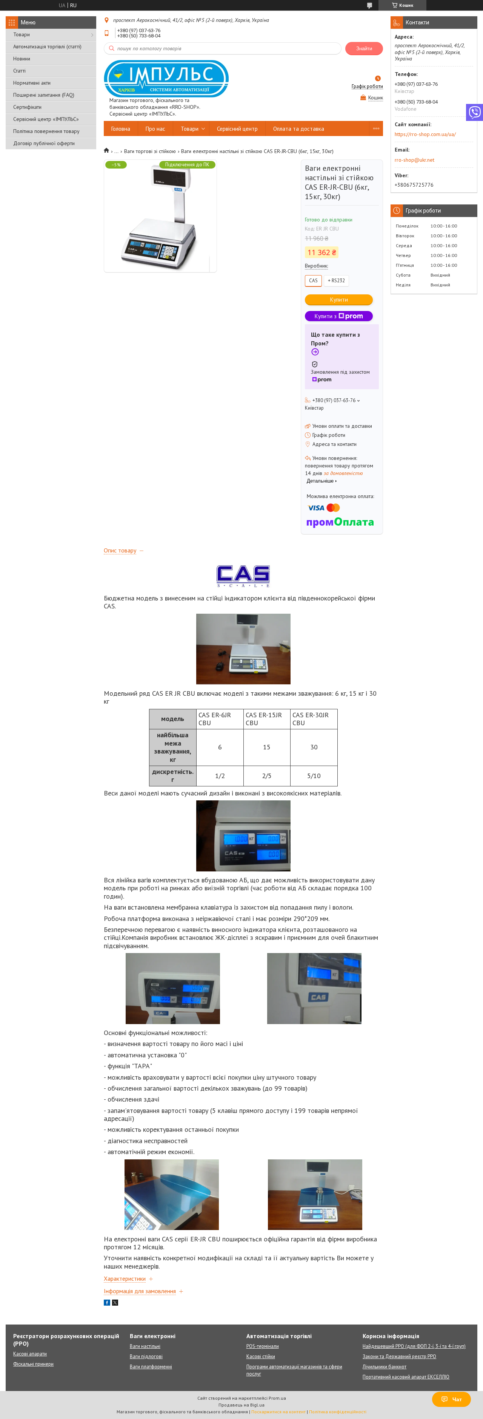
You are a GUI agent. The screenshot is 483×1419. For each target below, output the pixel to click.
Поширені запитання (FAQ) (43, 94)
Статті (19, 70)
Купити (339, 299)
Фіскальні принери (33, 1364)
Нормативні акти (32, 82)
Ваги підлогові (146, 1356)
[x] (115, 1303)
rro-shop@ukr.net (414, 159)
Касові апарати (30, 1354)
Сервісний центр (237, 129)
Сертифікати (27, 107)
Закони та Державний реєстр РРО (399, 1356)
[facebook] (107, 1303)
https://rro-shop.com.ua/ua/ (425, 134)
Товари (21, 34)
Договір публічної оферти (44, 143)
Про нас (155, 129)
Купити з (326, 316)
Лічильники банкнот (384, 1366)
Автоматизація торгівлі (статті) (47, 46)
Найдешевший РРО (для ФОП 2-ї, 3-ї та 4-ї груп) (414, 1346)
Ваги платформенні (151, 1366)
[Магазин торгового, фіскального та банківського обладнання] (166, 78)
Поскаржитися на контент (278, 1411)
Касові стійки (260, 1356)
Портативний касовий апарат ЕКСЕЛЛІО (406, 1377)
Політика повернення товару (46, 131)
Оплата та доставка (298, 129)
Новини (21, 58)
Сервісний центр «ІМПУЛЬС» (46, 119)
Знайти (364, 48)
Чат (457, 1399)
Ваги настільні (145, 1346)
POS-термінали (262, 1346)
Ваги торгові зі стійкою (150, 151)
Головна (120, 129)
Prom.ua (277, 1398)
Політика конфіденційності (337, 1411)
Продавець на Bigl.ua (241, 1405)
